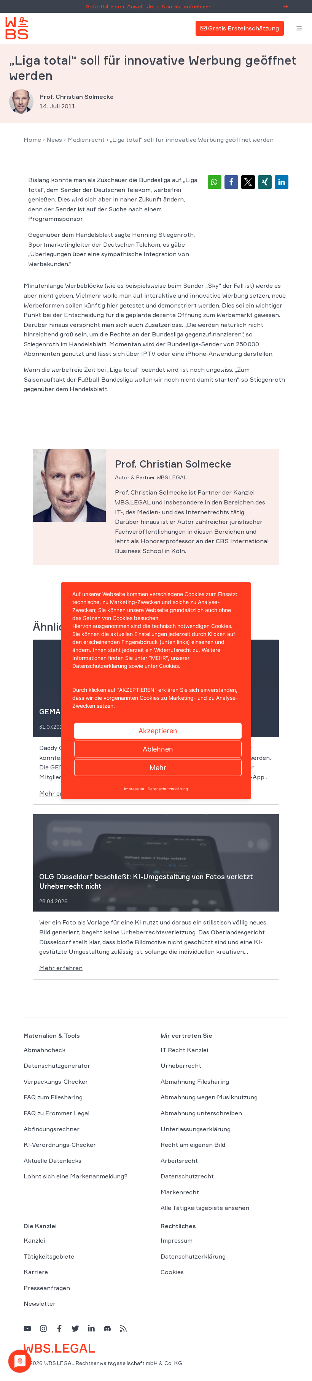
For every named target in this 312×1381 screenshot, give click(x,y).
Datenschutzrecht (187, 1176)
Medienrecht (86, 139)
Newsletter (40, 1303)
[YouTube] (27, 1328)
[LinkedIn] (91, 1328)
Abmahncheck (44, 1050)
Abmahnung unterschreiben (201, 1113)
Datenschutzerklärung (193, 1256)
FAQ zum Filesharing (53, 1097)
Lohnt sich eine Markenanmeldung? (75, 1176)
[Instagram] (43, 1328)
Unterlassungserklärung (196, 1129)
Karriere (36, 1272)
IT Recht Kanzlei (184, 1050)
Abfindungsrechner (52, 1129)
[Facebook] (59, 1328)
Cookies (172, 1272)
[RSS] (123, 1328)
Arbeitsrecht (179, 1160)
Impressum (177, 1240)
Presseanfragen (47, 1288)
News (54, 139)
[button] (214, 182)
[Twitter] (75, 1328)
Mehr (158, 767)
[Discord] (107, 1328)
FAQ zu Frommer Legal (56, 1113)
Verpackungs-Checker (56, 1081)
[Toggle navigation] (299, 28)
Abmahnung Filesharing (195, 1081)
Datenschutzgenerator (57, 1065)
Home (32, 139)
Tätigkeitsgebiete (49, 1256)
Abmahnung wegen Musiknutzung (209, 1097)
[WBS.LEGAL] (17, 28)
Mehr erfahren (61, 968)
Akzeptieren (157, 730)
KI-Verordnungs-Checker (60, 1144)
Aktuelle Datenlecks (52, 1160)
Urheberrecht (181, 1065)
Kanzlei (34, 1240)
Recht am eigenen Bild (193, 1144)
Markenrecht (180, 1192)
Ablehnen (158, 749)
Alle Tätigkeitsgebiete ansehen (205, 1207)
